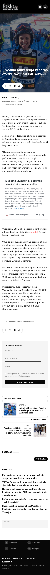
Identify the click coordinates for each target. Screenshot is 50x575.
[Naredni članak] (40, 430)
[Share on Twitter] (10, 86)
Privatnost (18, 559)
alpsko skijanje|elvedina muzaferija (20, 321)
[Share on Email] (14, 86)
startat (34, 232)
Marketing (31, 559)
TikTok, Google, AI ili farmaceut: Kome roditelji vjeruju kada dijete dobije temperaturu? (24, 484)
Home (4, 98)
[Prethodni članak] (10, 409)
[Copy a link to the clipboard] (19, 86)
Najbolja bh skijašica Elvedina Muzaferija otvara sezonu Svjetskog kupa (32, 410)
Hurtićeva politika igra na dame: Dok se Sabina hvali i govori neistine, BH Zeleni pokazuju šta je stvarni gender (24, 492)
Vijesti (25, 425)
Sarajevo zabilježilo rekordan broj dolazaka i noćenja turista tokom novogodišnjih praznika (17, 432)
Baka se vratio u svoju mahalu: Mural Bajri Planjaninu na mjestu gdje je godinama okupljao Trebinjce (24, 509)
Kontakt (6, 559)
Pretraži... (41, 459)
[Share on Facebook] (6, 86)
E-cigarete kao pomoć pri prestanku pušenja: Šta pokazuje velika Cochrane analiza (23, 477)
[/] (40, 6)
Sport (5, 79)
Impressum (7, 562)
